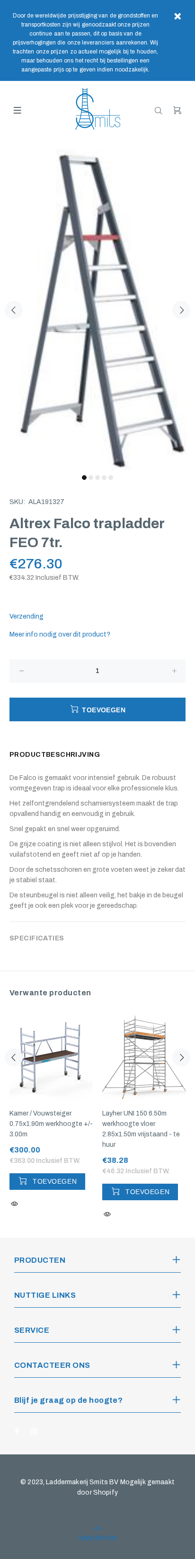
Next (181, 310)
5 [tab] (110, 477)
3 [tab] (97, 477)
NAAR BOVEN (97, 1538)
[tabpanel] (97, 304)
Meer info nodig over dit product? (59, 634)
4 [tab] (104, 477)
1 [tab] (84, 477)
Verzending (26, 616)
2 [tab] (91, 477)
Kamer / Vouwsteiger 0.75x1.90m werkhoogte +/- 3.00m (51, 1124)
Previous (14, 310)
